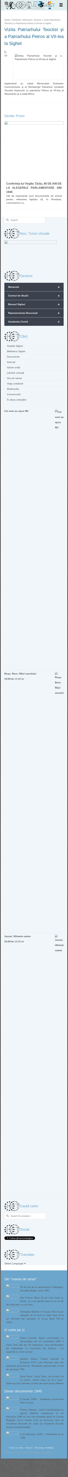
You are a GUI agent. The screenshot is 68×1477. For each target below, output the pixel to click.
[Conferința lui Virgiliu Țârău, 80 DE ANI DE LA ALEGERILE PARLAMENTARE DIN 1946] (34, 150)
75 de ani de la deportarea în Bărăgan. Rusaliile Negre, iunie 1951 (42, 1289)
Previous (7, 165)
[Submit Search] (7, 220)
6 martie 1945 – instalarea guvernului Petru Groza (42, 1401)
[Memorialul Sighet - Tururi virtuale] (30, 252)
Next (61, 165)
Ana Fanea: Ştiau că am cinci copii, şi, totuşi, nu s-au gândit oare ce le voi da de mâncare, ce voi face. (35, 1301)
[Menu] (61, 5)
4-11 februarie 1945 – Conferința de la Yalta (42, 1436)
